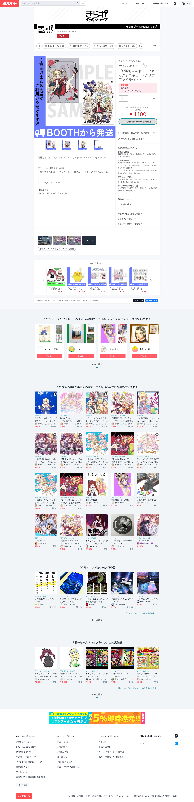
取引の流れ (125, 199)
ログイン (125, 3)
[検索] (77, 3)
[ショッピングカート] (175, 3)
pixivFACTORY (123, 188)
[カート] (144, 65)
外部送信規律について (141, 796)
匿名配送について (23, 752)
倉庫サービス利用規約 (94, 796)
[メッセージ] (140, 46)
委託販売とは (21, 772)
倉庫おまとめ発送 (64, 762)
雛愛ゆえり (144, 349)
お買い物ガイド (63, 747)
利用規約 (80, 796)
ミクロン (80, 349)
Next (113, 97)
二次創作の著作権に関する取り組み (31, 777)
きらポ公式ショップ (66, 31)
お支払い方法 (125, 204)
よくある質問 (104, 747)
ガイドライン (108, 796)
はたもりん (113, 349)
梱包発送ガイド (22, 767)
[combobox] (50, 3)
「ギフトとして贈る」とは (131, 139)
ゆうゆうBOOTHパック (144, 171)
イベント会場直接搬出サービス (29, 762)
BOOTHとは (141, 3)
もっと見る (97, 364)
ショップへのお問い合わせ (129, 224)
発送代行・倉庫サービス (26, 757)
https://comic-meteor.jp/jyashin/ (91, 157)
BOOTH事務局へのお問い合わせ (112, 757)
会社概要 (72, 796)
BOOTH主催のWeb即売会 (68, 767)
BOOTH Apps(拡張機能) (26, 747)
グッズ (121, 61)
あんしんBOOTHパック (126, 171)
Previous (36, 97)
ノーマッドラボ (51, 349)
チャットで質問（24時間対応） (112, 752)
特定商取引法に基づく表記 (129, 214)
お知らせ (102, 742)
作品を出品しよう (160, 3)
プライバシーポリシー (127, 219)
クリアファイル (134, 61)
